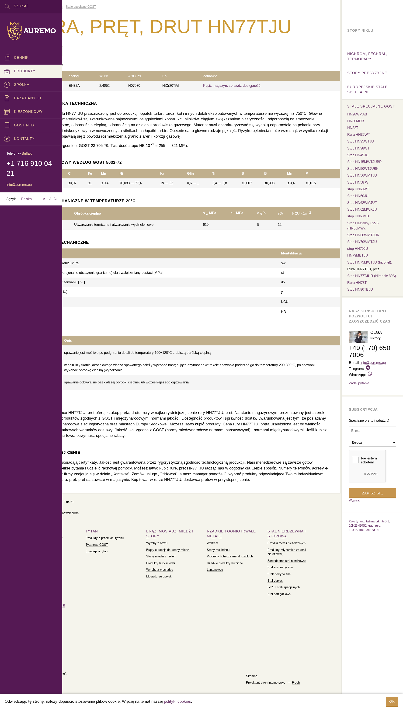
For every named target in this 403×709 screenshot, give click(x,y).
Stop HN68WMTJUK (363, 235)
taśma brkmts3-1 (377, 521)
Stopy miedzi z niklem (161, 556)
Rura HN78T (357, 283)
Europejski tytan (97, 551)
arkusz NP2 (374, 530)
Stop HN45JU (357, 155)
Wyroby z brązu (156, 543)
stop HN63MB (358, 216)
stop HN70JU (357, 248)
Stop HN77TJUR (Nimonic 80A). (372, 276)
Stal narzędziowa (279, 594)
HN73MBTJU (357, 255)
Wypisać (355, 500)
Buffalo (27, 153)
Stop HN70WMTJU (362, 242)
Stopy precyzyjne (367, 73)
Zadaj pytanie (359, 383)
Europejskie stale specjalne (367, 89)
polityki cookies (177, 701)
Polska (26, 199)
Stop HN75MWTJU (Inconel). (369, 262)
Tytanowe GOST (97, 544)
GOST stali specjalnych (284, 587)
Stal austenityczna (280, 567)
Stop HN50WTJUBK (363, 168)
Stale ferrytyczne (279, 574)
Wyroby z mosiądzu (159, 569)
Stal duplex (275, 580)
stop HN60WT (358, 189)
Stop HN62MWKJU (362, 209)
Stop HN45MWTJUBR (364, 162)
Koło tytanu (356, 521)
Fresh (296, 682)
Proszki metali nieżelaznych (287, 543)
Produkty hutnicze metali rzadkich (230, 556)
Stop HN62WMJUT (362, 203)
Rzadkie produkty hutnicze (225, 563)
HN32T (352, 128)
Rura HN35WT (358, 134)
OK (392, 701)
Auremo (31, 31)
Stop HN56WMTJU (362, 175)
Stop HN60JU (357, 196)
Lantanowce (215, 569)
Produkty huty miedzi (160, 563)
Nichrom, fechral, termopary (367, 56)
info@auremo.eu (19, 185)
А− (45, 199)
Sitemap (251, 676)
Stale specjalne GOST (371, 106)
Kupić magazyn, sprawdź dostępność (232, 85)
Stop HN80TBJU (360, 289)
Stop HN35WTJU (360, 141)
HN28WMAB (357, 114)
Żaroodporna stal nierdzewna (287, 561)
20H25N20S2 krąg (361, 525)
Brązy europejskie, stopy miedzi (168, 550)
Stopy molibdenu (218, 550)
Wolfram (212, 543)
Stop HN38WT (358, 148)
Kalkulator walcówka (65, 513)
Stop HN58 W (357, 182)
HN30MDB (355, 121)
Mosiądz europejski (159, 576)
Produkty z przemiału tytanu (105, 538)
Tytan (92, 531)
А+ (55, 199)
